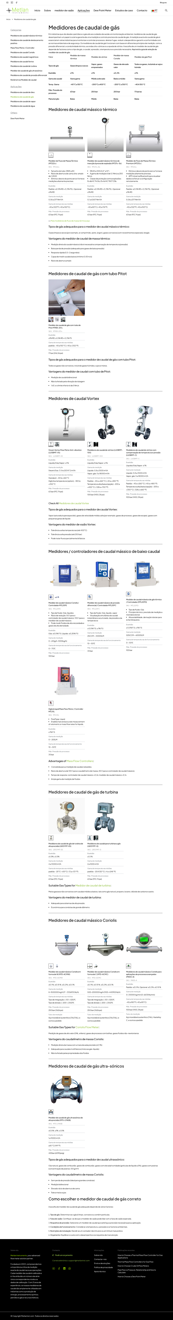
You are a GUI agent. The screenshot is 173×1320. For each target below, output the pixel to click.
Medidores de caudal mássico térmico (26, 35)
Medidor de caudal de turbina (93, 885)
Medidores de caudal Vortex (22, 61)
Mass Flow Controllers (80, 760)
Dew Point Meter (18, 118)
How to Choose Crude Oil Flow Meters (133, 1266)
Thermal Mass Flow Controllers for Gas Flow (135, 1262)
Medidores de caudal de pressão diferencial (29, 75)
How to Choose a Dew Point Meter (132, 1276)
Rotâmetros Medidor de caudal (23, 80)
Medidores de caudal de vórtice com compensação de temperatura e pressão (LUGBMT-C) (143, 452)
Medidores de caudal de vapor (23, 101)
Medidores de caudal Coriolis (23, 52)
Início (8, 19)
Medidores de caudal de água (23, 106)
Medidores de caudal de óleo (23, 92)
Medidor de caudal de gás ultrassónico (26, 70)
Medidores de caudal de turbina (24, 66)
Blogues (163, 3)
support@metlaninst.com (79, 1260)
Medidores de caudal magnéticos (24, 57)
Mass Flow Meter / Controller (22, 48)
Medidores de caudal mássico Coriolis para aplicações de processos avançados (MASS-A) (143, 974)
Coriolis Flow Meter (87, 1027)
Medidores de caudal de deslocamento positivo (27, 41)
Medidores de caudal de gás (22, 97)
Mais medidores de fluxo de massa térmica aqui (70, 221)
